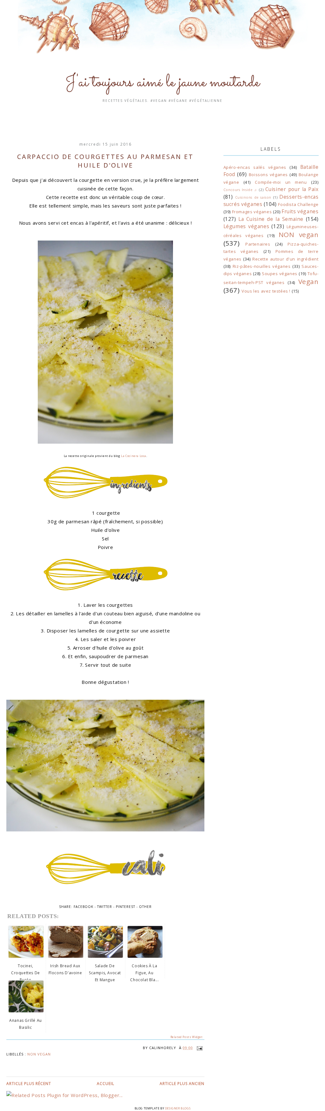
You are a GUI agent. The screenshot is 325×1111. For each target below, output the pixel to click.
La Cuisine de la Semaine (270, 218)
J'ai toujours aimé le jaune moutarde (162, 82)
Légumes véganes (246, 226)
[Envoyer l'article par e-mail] (198, 1047)
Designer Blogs (177, 1108)
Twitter (104, 906)
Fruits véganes (300, 211)
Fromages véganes (252, 212)
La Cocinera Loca (133, 456)
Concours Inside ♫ (240, 190)
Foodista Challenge (298, 204)
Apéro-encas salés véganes (254, 167)
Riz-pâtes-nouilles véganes (262, 266)
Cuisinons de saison (253, 197)
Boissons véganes (268, 174)
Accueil (105, 1083)
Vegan (308, 281)
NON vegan (39, 1054)
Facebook (83, 906)
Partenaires (257, 244)
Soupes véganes (279, 273)
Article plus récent (28, 1083)
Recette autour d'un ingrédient (285, 259)
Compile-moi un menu (281, 182)
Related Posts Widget (186, 1037)
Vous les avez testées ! (266, 291)
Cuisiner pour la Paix (292, 189)
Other (145, 906)
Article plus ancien (182, 1083)
